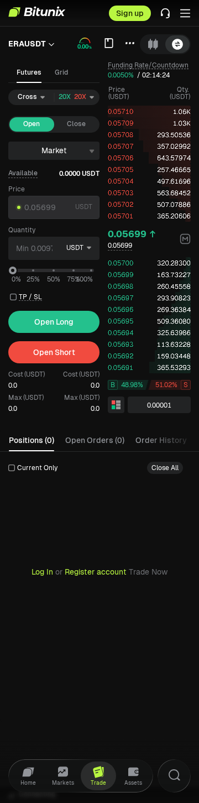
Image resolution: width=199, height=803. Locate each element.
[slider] (13, 270)
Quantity (21, 230)
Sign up (130, 13)
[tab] (153, 44)
